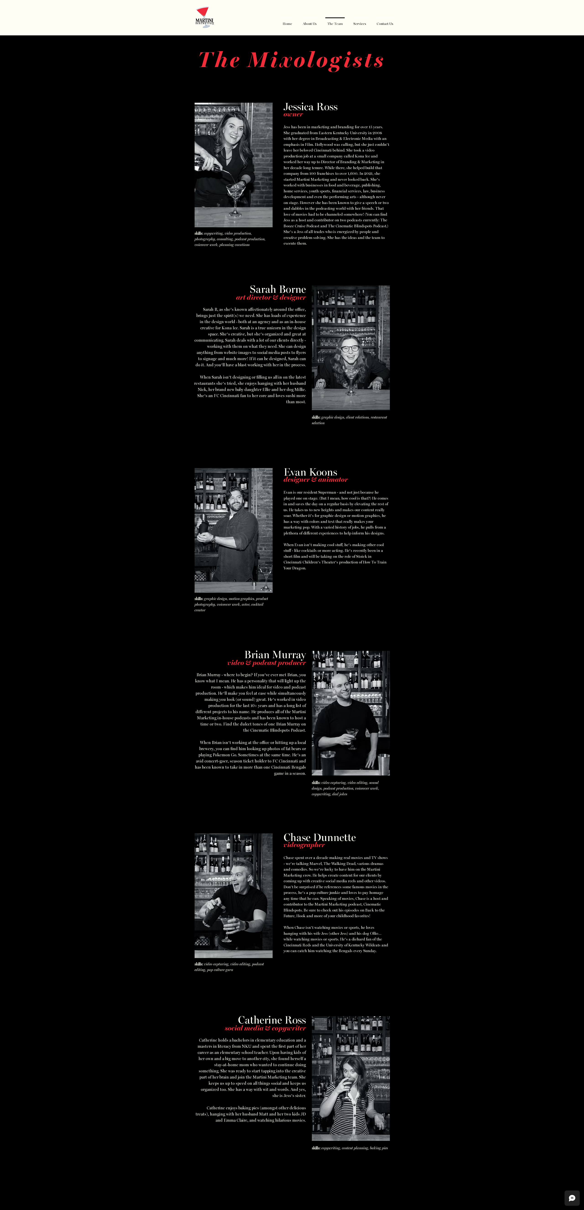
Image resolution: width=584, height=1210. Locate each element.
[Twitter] (292, 1193)
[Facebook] (283, 1193)
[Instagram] (301, 1193)
